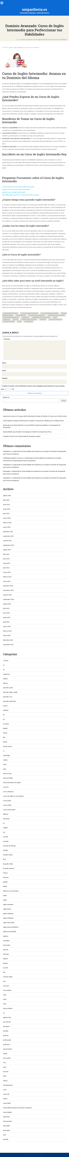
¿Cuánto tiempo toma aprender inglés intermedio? (18, 187)
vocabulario (28, 321)
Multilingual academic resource (13, 458)
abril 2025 (6, 568)
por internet (7, 1022)
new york (6, 986)
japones (5, 963)
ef (3, 823)
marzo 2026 (7, 518)
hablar (5, 886)
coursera (6, 787)
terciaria (5, 1071)
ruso (4, 1062)
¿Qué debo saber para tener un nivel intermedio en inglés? (20, 195)
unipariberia (7, 451)
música (15, 319)
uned (4, 1089)
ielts (55, 317)
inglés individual (8, 913)
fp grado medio (8, 864)
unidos (5, 1098)
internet (5, 949)
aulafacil (5, 710)
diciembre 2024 (8, 586)
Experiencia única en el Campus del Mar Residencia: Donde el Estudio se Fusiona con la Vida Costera (35, 416)
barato (5, 733)
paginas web (7, 1017)
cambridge (6, 755)
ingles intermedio (18, 47)
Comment (7, 339)
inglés (5, 900)
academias (6, 674)
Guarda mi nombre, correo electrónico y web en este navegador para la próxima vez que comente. (33, 386)
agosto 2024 (7, 604)
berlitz (5, 742)
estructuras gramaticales (36, 315)
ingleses (5, 936)
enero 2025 (6, 581)
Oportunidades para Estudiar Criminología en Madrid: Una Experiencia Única (27, 432)
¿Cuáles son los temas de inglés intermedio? (16, 189)
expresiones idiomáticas (11, 317)
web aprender (7, 1121)
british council (7, 746)
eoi (4, 832)
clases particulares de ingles (12, 782)
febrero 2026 (7, 522)
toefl (19, 321)
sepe (4, 1067)
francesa (5, 877)
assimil (5, 706)
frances (5, 873)
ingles (11, 47)
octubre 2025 (7, 540)
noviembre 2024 (8, 590)
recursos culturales (55, 319)
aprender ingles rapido (10, 692)
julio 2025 (6, 554)
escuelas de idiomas (9, 846)
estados (5, 850)
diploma (5, 814)
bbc (4, 737)
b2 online (6, 724)
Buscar (64, 400)
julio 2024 (6, 608)
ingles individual (8, 918)
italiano (5, 958)
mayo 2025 (6, 563)
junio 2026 (6, 504)
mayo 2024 (6, 617)
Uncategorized (7, 1085)
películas (43, 319)
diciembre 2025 (8, 531)
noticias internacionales (29, 319)
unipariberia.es (34, 9)
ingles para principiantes (11, 927)
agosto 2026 (7, 495)
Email (4, 370)
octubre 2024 (7, 595)
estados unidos (8, 855)
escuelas (5, 841)
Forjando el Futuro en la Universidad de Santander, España (21, 436)
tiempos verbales (9, 321)
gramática (25, 317)
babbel (5, 728)
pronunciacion (7, 1049)
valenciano (6, 1116)
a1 (4, 665)
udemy (5, 1080)
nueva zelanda (7, 1008)
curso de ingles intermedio (49, 313)
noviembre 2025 (8, 536)
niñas (4, 995)
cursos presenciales (9, 809)
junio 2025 (6, 558)
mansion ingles (8, 976)
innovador (6, 940)
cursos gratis (7, 800)
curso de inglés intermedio (29, 313)
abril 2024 (6, 622)
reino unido (6, 1058)
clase (4, 769)
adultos (5, 678)
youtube (5, 1139)
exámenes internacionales (56, 315)
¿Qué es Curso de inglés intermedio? (13, 192)
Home (18, 39)
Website (4, 378)
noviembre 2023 (8, 644)
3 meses (5, 660)
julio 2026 (6, 500)
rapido (5, 1053)
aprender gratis (8, 687)
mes (4, 981)
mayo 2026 (6, 509)
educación (6, 818)
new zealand (7, 990)
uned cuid (6, 1094)
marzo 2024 (7, 626)
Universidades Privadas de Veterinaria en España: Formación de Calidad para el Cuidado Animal (33, 420)
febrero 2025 (7, 577)
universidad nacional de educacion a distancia (17, 1107)
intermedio (6, 945)
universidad (6, 1103)
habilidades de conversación (41, 317)
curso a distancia (8, 791)
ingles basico (7, 909)
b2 (4, 719)
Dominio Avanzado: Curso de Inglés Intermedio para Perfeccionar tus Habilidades (44, 39)
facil (4, 859)
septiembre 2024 (8, 599)
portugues (6, 1026)
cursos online (7, 805)
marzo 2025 (7, 572)
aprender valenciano (9, 701)
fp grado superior (8, 868)
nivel (4, 1004)
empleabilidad (20, 315)
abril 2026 (6, 513)
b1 (4, 715)
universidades (7, 1112)
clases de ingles (8, 778)
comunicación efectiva (10, 313)
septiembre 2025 (8, 545)
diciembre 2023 (8, 640)
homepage (6, 471)
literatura (6, 319)
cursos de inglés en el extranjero (13, 796)
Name (4, 363)
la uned (5, 967)
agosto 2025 (7, 549)
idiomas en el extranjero (11, 891)
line (4, 972)
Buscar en (6, 397)
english (5, 827)
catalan (5, 760)
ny (4, 1013)
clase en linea (7, 773)
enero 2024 (6, 635)
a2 (4, 669)
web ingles (6, 1130)
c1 (3, 751)
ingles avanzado (8, 904)
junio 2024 (6, 613)
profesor (6, 1035)
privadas (5, 1031)
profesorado (7, 1040)
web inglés (6, 1125)
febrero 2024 (7, 631)
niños (4, 999)
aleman (5, 683)
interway (6, 954)
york (4, 1135)
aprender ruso (7, 697)
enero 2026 (6, 527)
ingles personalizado (9, 931)
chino (4, 764)
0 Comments (35, 47)
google (5, 882)
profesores (6, 1044)
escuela (5, 836)
